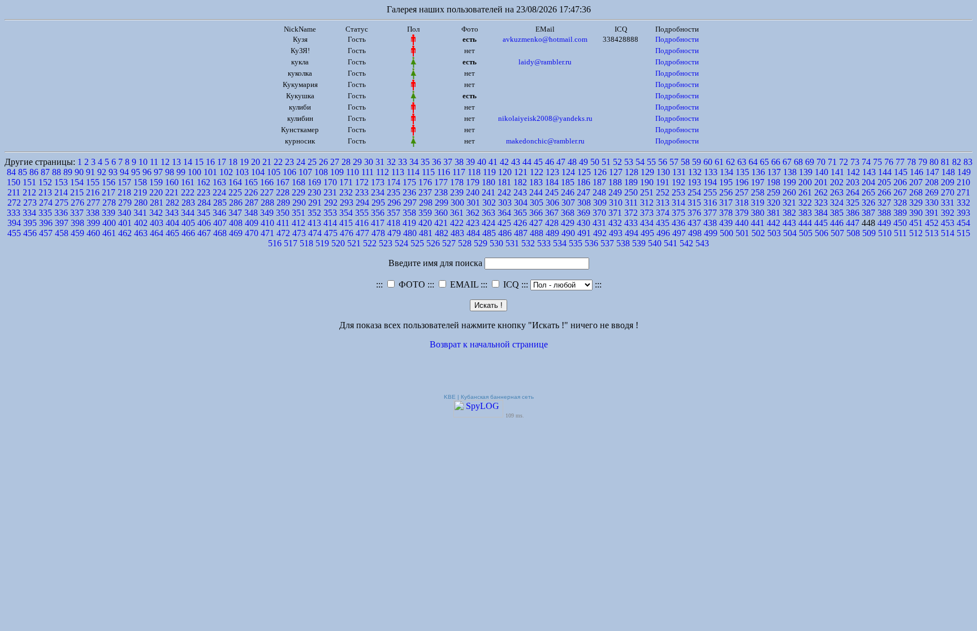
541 (670, 243)
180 (488, 182)
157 (124, 182)
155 (93, 182)
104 (258, 172)
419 (409, 223)
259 (773, 192)
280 (141, 202)
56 (662, 162)
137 (774, 172)
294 (362, 202)
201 (821, 182)
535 (575, 243)
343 (172, 212)
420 (425, 223)
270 (947, 192)
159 (156, 182)
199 (789, 182)
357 (393, 212)
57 (673, 162)
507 (837, 233)
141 (837, 172)
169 (314, 182)
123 (552, 172)
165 (251, 182)
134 (726, 172)
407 (220, 223)
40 (481, 162)
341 (140, 212)
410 (267, 223)
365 (520, 212)
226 (251, 192)
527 (449, 243)
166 (267, 182)
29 (357, 162)
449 (884, 223)
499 (710, 233)
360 (441, 212)
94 (124, 172)
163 (219, 182)
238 (441, 192)
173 (377, 182)
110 (352, 172)
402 (141, 223)
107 (305, 172)
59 (696, 162)
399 (93, 223)
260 (789, 192)
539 (639, 243)
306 (552, 202)
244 (536, 192)
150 (13, 182)
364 (504, 212)
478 (378, 233)
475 (331, 233)
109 (337, 172)
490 (568, 233)
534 (560, 243)
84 (11, 172)
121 (521, 172)
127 (615, 172)
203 (852, 182)
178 (457, 182)
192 (678, 182)
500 (726, 233)
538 (623, 243)
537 (607, 243)
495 (647, 233)
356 (377, 212)
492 (600, 233)
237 (425, 192)
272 (14, 202)
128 (631, 172)
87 (45, 172)
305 (536, 202)
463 (141, 233)
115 (428, 172)
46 (549, 162)
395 (30, 223)
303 (505, 202)
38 (459, 162)
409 (251, 223)
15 (199, 162)
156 (108, 182)
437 (694, 223)
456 (30, 233)
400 (109, 223)
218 (124, 192)
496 (663, 233)
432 (615, 223)
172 (362, 182)
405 (188, 223)
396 (46, 223)
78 (911, 162)
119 (489, 172)
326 (868, 202)
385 (837, 212)
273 (30, 202)
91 (90, 172)
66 (775, 162)
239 (457, 192)
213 (45, 192)
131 (679, 172)
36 (436, 162)
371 (615, 212)
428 (552, 223)
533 (544, 243)
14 (187, 162)
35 (425, 162)
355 (362, 212)
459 (77, 233)
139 (805, 172)
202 (837, 182)
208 (932, 182)
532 (528, 243)
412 (298, 223)
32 (391, 162)
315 (694, 202)
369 (583, 212)
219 (140, 192)
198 (773, 182)
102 (226, 172)
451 (916, 223)
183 (536, 182)
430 (583, 223)
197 (757, 182)
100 (194, 172)
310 (615, 202)
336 (61, 212)
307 (568, 202)
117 (458, 172)
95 (135, 172)
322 (805, 202)
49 (583, 162)
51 (606, 162)
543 (702, 243)
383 (805, 212)
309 (600, 202)
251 (647, 192)
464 (156, 233)
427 (536, 223)
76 (888, 162)
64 (753, 162)
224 (219, 192)
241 (488, 192)
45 (538, 162)
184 (552, 182)
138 (790, 172)
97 (158, 172)
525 (417, 243)
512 (916, 233)
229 (298, 192)
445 (821, 223)
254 (694, 192)
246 (567, 192)
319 (757, 202)
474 (315, 233)
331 (947, 202)
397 (61, 223)
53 (628, 162)
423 (472, 223)
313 (662, 202)
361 (457, 212)
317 (726, 202)
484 (473, 233)
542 (686, 243)
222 (187, 192)
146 (916, 172)
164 (235, 182)
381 (773, 212)
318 (742, 202)
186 (583, 182)
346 (219, 212)
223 (203, 192)
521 (354, 243)
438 (710, 223)
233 (362, 192)
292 (331, 202)
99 (180, 172)
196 (742, 182)
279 (125, 202)
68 (798, 162)
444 (805, 223)
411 (282, 223)
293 (346, 202)
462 (125, 233)
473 (299, 233)
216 (93, 192)
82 (956, 162)
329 (916, 202)
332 (963, 202)
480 (410, 233)
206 (900, 182)
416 (362, 223)
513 (932, 233)
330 (932, 202)
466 (188, 233)
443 (789, 223)
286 (236, 202)
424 (488, 223)
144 (885, 172)
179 (472, 182)
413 (314, 223)
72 (843, 162)
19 (244, 162)
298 (426, 202)
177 (441, 182)
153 (61, 182)
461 (109, 233)
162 (203, 182)
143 (869, 172)
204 (868, 182)
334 (29, 212)
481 (426, 233)
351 (298, 212)
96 (147, 172)
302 (489, 202)
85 (22, 172)
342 (156, 212)
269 (932, 192)
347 (235, 212)
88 (56, 172)
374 (662, 212)
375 (678, 212)
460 (93, 233)
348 (251, 212)
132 (695, 172)
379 (742, 212)
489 (552, 233)
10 (143, 162)
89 (67, 172)
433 (631, 223)
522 (370, 243)
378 (726, 212)
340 (124, 212)
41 (493, 162)
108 (321, 172)
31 (379, 162)
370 (599, 212)
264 (852, 192)
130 (663, 172)
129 (647, 172)
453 (947, 223)
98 (169, 172)
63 (741, 162)
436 (678, 223)
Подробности (677, 39)
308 (584, 202)
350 (282, 212)
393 (963, 212)
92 (101, 172)
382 (789, 212)
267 (900, 192)
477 (362, 233)
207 (916, 182)
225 (235, 192)
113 (397, 172)
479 (394, 233)
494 (631, 233)
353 (330, 212)
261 (805, 192)
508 (853, 233)
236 (409, 192)
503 (774, 233)
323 (821, 202)
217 (108, 192)
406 (204, 223)
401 (125, 223)
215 (77, 192)
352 (314, 212)
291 (315, 202)
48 (572, 162)
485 (489, 233)
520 (338, 243)
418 (393, 223)
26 (323, 162)
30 (368, 162)
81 (945, 162)
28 (346, 162)
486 (505, 233)
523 (385, 243)
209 (947, 182)
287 (251, 202)
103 (242, 172)
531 (512, 243)
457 (46, 233)
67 (787, 162)
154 (77, 182)
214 (61, 192)
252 (662, 192)
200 (805, 182)
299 (441, 202)
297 (410, 202)
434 (647, 223)
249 (615, 192)
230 (314, 192)
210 (963, 182)
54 (640, 162)
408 (236, 223)
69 (809, 162)
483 (457, 233)
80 (934, 162)
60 (707, 162)
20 (255, 162)
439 (726, 223)
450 (900, 223)
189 (631, 182)
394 (14, 223)
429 (567, 223)
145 (900, 172)
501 (742, 233)
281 (156, 202)
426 (520, 223)
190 (647, 182)
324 (837, 202)
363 (488, 212)
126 (600, 172)
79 (922, 162)
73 (854, 162)
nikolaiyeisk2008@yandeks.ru (545, 118)
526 (433, 243)
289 (283, 202)
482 (441, 233)
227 (267, 192)
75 (877, 162)
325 (852, 202)
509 (869, 233)
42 (504, 162)
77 (900, 162)
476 (346, 233)
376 (694, 212)
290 (299, 202)
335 (45, 212)
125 (584, 172)
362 (472, 212)
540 (655, 243)
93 (113, 172)
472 (283, 233)
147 (932, 172)
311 (631, 202)
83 (967, 162)
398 (77, 223)
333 (13, 212)
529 (480, 243)
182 (520, 182)
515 (963, 233)
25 (312, 162)
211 (13, 192)
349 (267, 212)
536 (591, 243)
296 (394, 202)
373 (647, 212)
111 (367, 172)
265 (868, 192)
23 (289, 162)
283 (188, 202)
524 (401, 243)
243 (520, 192)
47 (560, 162)
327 (884, 202)
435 (662, 223)
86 (33, 172)
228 (282, 192)
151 (29, 182)
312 (647, 202)
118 (474, 172)
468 (220, 233)
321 (789, 202)
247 (583, 192)
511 (900, 233)
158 (140, 182)
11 (154, 162)
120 (505, 172)
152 (45, 182)
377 (710, 212)
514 (947, 233)
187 (599, 182)
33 (402, 162)
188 (615, 182)
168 (298, 182)
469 (236, 233)
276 (77, 202)
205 (884, 182)
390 (916, 212)
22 (278, 162)
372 (631, 212)
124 (568, 172)
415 (346, 223)
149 (964, 172)
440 (742, 223)
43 (515, 162)
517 (290, 243)
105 (273, 172)
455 (14, 233)
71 (832, 162)
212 (29, 192)
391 (932, 212)
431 (599, 223)
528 (465, 243)
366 (536, 212)
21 (266, 162)
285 (220, 202)
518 (306, 243)
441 (757, 223)
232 (346, 192)
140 (821, 172)
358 (409, 212)
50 (594, 162)
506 (821, 233)
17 (221, 162)
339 (108, 212)
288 (267, 202)
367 (552, 212)
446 (837, 223)
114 (413, 172)
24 (300, 162)
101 (210, 172)
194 (710, 182)
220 (156, 192)
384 (821, 212)
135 (742, 172)
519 (322, 243)
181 (504, 182)
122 (536, 172)
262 (821, 192)
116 (443, 172)
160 (172, 182)
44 (526, 162)
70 (820, 162)
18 (232, 162)
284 (204, 202)
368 (567, 212)
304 (521, 202)
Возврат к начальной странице (489, 344)
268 (916, 192)
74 (866, 162)
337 (77, 212)
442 (773, 223)
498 (695, 233)
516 (275, 243)
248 (599, 192)
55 (651, 162)
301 (473, 202)
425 (504, 223)
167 (282, 182)
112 (382, 172)
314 (678, 202)
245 (552, 192)
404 (172, 223)
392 (947, 212)
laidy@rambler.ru (545, 62)
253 (678, 192)
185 (567, 182)
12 (165, 162)
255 (710, 192)
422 (457, 223)
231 (330, 192)
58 (685, 162)
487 (521, 233)
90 (79, 172)
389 (900, 212)
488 (536, 233)
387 (868, 212)
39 (470, 162)
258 (757, 192)
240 (472, 192)
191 (662, 182)
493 (615, 233)
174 (393, 182)
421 (441, 223)
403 (156, 223)
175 (409, 182)
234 (377, 192)
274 (46, 202)
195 (726, 182)
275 (61, 202)
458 (61, 233)
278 (109, 202)
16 (210, 162)
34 (413, 162)
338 (93, 212)
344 (187, 212)
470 (251, 233)
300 (457, 202)
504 (790, 233)
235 (393, 192)
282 (172, 202)
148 (948, 172)
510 (885, 233)
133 (710, 172)
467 (204, 233)
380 (757, 212)
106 (289, 172)
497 (679, 233)
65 (764, 162)
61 (719, 162)
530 (496, 243)
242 (504, 192)
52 (617, 162)
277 (93, 202)
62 (730, 162)
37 (447, 162)
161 (187, 182)
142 (853, 172)
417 (377, 223)
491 (584, 233)
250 (631, 192)
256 (726, 192)
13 (176, 162)
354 (346, 212)
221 (172, 192)
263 (837, 192)
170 (330, 182)
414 (330, 223)
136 (758, 172)
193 (694, 182)
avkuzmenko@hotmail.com (545, 39)
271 (963, 192)
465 (172, 233)
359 (425, 212)
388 (884, 212)
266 (884, 192)
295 (378, 202)
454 (963, 223)
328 (900, 202)
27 (334, 162)
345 (203, 212)
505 (805, 233)
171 (346, 182)
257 (742, 192)
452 (932, 223)
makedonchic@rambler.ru (545, 141)
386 (852, 212)
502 (758, 233)
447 (852, 223)
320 (773, 202)
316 (710, 202)
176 (425, 182)
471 (267, 233)
